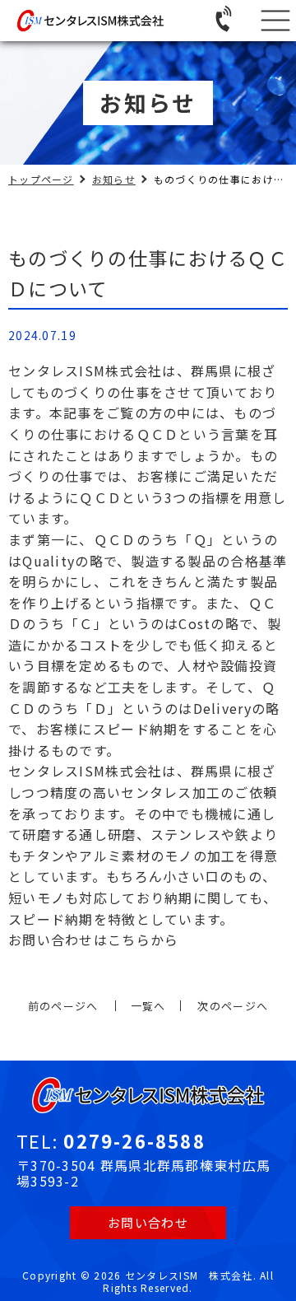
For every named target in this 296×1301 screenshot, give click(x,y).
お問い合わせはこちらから (93, 939)
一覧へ (148, 1005)
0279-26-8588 (134, 1140)
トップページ (41, 179)
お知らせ (114, 179)
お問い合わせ (148, 1222)
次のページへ (232, 1005)
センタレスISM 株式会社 (189, 1275)
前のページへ (63, 1005)
